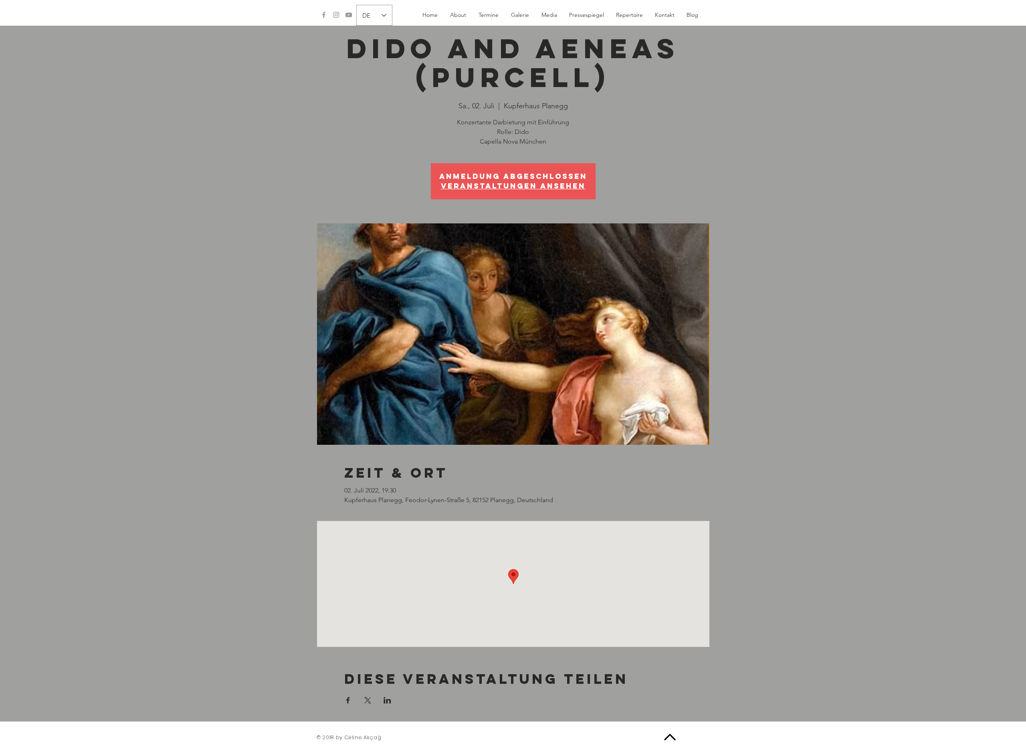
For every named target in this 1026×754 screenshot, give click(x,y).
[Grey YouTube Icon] (349, 15)
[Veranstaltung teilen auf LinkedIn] (387, 700)
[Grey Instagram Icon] (336, 15)
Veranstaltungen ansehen (513, 186)
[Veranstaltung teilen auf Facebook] (348, 700)
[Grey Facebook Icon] (324, 15)
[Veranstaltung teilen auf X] (368, 700)
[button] (488, 15)
